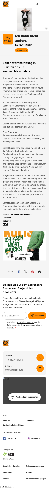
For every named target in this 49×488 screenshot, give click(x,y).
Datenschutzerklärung (35, 466)
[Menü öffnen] (45, 4)
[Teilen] (39, 272)
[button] (19, 254)
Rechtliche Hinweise (11, 466)
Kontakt (29, 472)
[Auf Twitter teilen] (26, 272)
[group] (24, 245)
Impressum (7, 472)
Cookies (6, 479)
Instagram (7, 221)
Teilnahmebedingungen (36, 479)
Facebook (7, 218)
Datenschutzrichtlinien (16, 325)
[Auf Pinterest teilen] (33, 272)
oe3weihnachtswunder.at (21, 215)
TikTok (5, 224)
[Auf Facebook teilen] (19, 272)
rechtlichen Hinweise (25, 322)
